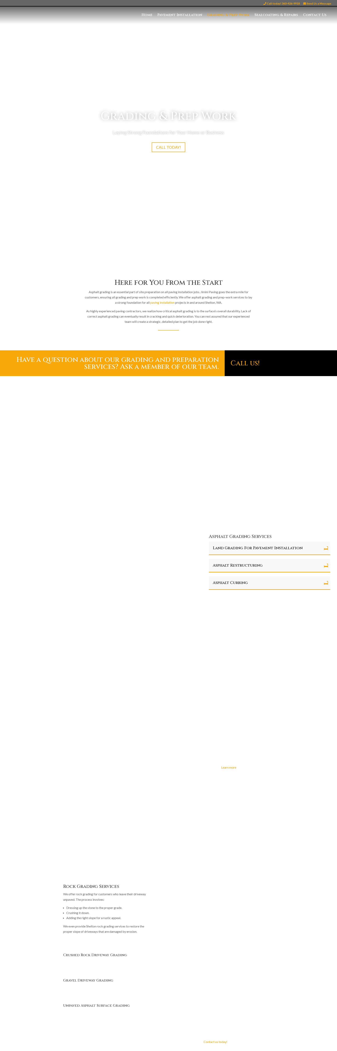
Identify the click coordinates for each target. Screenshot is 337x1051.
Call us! (245, 363)
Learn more (228, 767)
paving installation (162, 302)
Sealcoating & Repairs (276, 15)
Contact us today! (215, 1042)
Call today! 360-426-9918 (283, 3)
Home (147, 15)
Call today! (168, 147)
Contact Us (314, 15)
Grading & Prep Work (228, 15)
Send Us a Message (318, 3)
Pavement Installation (179, 15)
